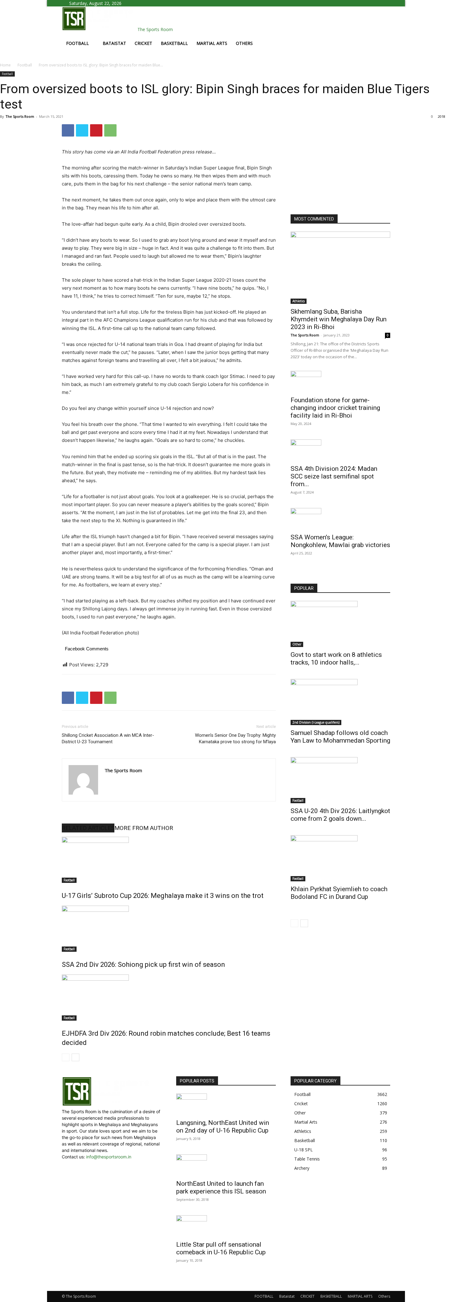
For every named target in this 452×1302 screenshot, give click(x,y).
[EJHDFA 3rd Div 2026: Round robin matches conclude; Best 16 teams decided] (169, 998)
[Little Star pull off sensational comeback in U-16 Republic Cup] (226, 1226)
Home (5, 65)
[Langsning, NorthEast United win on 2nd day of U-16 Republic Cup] (226, 1104)
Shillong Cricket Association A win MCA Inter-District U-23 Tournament (108, 738)
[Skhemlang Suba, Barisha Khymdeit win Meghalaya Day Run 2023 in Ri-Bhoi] (340, 268)
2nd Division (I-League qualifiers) (315, 722)
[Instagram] (143, 3)
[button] (382, 14)
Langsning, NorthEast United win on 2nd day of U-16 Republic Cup (222, 1126)
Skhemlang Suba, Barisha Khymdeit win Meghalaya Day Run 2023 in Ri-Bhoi (339, 319)
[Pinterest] (96, 130)
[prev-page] (65, 1057)
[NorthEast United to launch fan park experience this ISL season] (226, 1165)
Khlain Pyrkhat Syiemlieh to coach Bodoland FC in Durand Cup (339, 892)
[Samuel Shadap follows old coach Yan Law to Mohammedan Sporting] (340, 702)
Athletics (298, 301)
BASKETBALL (174, 43)
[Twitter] (82, 130)
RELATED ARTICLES (88, 828)
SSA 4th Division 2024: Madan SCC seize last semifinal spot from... (334, 476)
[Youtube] (147, 3)
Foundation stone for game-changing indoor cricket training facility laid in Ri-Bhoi (335, 407)
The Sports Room (20, 116)
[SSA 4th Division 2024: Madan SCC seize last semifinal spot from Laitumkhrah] (340, 450)
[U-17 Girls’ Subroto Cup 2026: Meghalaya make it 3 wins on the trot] (169, 860)
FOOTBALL (77, 43)
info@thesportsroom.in (108, 1156)
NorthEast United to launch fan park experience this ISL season (221, 1187)
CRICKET (143, 43)
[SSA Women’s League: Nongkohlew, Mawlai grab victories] (340, 519)
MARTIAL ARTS (211, 43)
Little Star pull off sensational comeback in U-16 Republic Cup (221, 1248)
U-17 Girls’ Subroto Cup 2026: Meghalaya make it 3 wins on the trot (163, 895)
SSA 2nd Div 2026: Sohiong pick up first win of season (143, 964)
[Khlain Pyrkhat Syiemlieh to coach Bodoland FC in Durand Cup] (340, 858)
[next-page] (75, 1057)
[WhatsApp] (110, 130)
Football (25, 65)
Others (244, 43)
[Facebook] (138, 3)
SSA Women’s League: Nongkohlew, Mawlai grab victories (340, 541)
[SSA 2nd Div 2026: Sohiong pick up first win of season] (169, 929)
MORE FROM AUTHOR (143, 828)
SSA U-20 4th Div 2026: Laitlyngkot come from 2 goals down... (340, 814)
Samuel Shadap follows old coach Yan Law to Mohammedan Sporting (340, 736)
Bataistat (114, 43)
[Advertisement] (337, 162)
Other (296, 644)
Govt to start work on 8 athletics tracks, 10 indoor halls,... (336, 658)
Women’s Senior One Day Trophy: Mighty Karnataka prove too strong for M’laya (235, 738)
